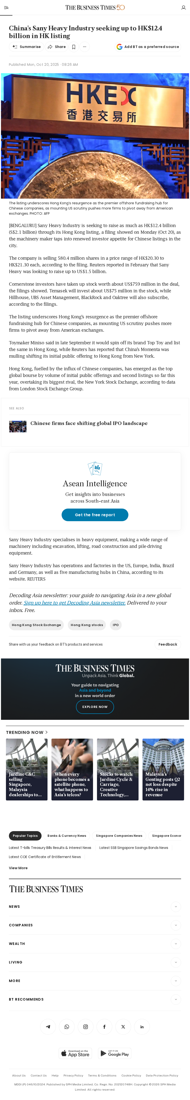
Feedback (168, 644)
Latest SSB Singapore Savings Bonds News (133, 847)
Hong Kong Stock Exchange (36, 625)
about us (19, 1075)
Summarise (30, 46)
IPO (116, 625)
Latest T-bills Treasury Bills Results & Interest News (50, 847)
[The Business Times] (90, 7)
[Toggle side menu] (6, 7)
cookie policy (131, 1075)
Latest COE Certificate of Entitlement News (45, 856)
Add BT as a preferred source (151, 46)
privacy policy (73, 1075)
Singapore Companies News (119, 836)
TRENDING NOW (25, 732)
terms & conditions (102, 1075)
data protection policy (162, 1075)
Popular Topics (25, 836)
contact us (39, 1075)
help (55, 1075)
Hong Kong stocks (87, 625)
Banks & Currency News (67, 836)
